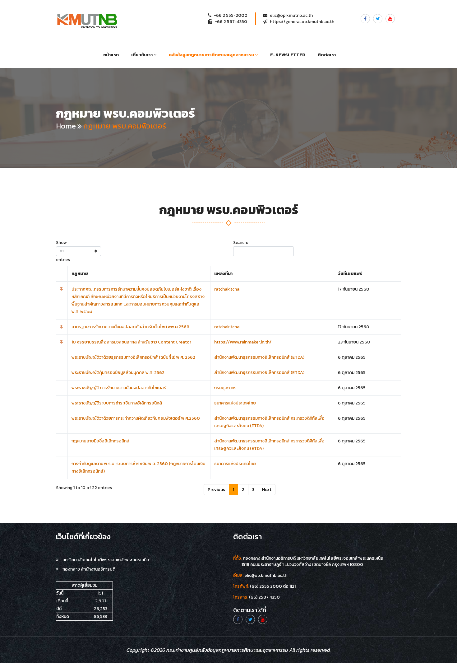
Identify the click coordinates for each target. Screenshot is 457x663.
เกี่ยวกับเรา (142, 55)
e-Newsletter (287, 55)
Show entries (63, 251)
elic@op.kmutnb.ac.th (291, 15)
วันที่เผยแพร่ (350, 273)
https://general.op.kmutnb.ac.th (302, 21)
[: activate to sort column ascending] (62, 274)
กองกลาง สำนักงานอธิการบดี (88, 569)
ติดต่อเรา (327, 55)
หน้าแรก (111, 55)
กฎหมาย (80, 273)
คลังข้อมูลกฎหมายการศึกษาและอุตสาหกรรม (212, 55)
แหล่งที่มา (223, 273)
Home (66, 126)
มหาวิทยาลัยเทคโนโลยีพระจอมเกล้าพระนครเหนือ (105, 560)
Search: (240, 242)
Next (266, 489)
